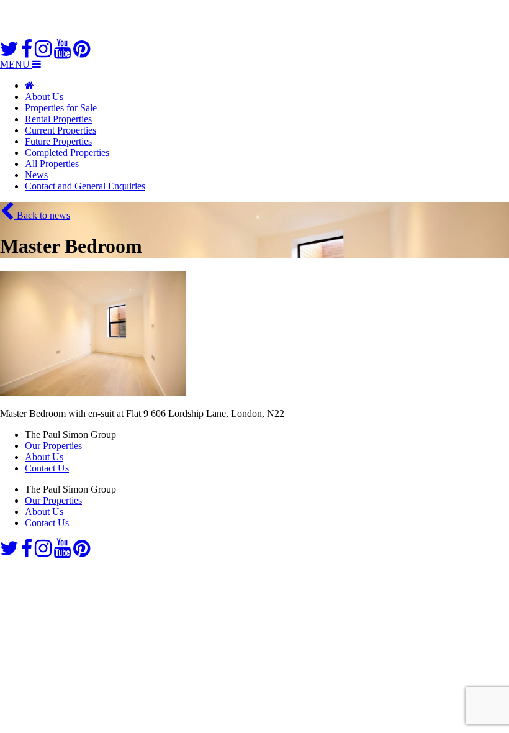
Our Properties (53, 445)
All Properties (52, 163)
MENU (16, 64)
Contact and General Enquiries (85, 186)
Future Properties (58, 141)
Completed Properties (67, 152)
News (36, 175)
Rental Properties (58, 119)
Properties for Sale (61, 107)
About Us (44, 96)
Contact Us (47, 468)
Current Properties (60, 130)
